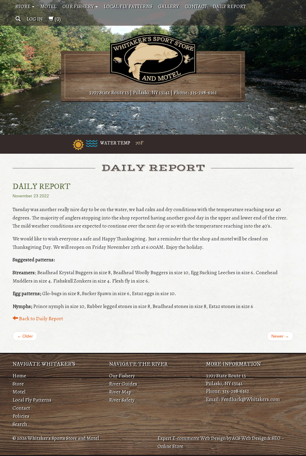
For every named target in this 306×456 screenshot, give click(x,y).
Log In (35, 19)
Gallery (168, 6)
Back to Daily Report (40, 318)
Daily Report (229, 6)
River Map (120, 391)
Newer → (280, 336)
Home (19, 375)
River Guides (123, 383)
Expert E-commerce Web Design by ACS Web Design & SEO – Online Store (220, 442)
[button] (18, 19)
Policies (21, 416)
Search (20, 424)
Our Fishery (78, 6)
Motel (48, 6)
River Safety (122, 399)
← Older (25, 336)
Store (23, 6)
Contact (196, 6)
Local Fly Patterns (128, 6)
